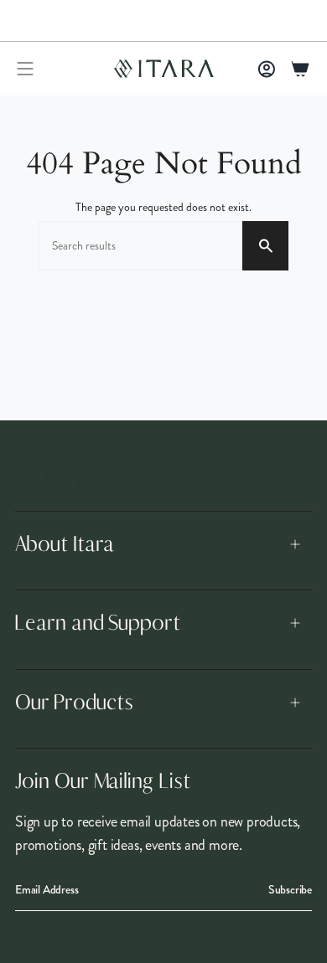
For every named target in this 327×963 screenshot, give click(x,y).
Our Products (74, 702)
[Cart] (300, 68)
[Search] (265, 245)
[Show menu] (25, 68)
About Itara (64, 544)
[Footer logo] (76, 483)
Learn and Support (97, 622)
